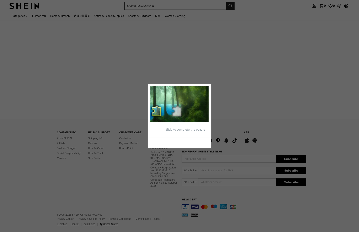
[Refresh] (160, 142)
